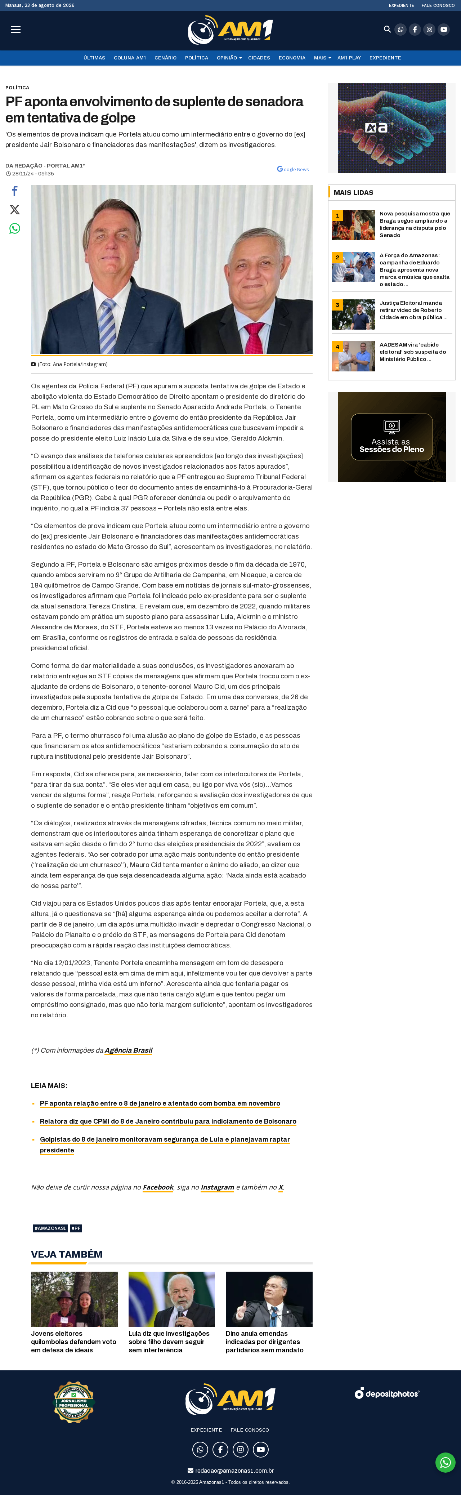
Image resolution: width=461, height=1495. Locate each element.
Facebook (158, 1187)
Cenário (165, 58)
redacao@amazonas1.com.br (234, 1471)
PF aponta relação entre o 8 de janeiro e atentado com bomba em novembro (160, 1103)
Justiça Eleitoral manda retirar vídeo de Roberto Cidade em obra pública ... (414, 310)
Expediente (401, 5)
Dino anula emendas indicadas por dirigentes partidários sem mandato (265, 1342)
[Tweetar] (15, 211)
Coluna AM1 (130, 58)
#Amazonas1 (50, 1228)
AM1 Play (349, 58)
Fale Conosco (438, 5)
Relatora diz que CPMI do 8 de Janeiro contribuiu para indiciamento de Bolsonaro (168, 1121)
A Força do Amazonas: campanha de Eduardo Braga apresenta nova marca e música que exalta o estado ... (415, 269)
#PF (76, 1228)
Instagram (217, 1187)
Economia (292, 58)
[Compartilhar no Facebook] (15, 192)
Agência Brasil (128, 1050)
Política (196, 58)
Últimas (94, 58)
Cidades (259, 58)
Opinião (227, 58)
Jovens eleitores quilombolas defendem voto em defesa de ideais (73, 1342)
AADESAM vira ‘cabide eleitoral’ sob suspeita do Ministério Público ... (413, 352)
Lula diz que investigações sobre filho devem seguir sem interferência (169, 1342)
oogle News (296, 169)
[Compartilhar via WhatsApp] (15, 230)
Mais (320, 58)
